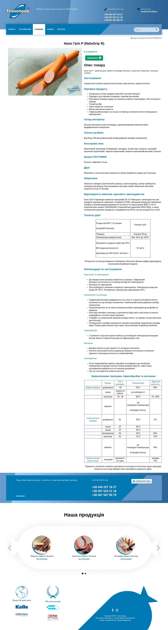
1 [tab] (82, 573)
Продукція (39, 29)
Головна (11, 29)
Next (158, 548)
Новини (50, 29)
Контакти (61, 29)
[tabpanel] (42, 547)
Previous (9, 548)
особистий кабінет (149, 11)
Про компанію (25, 29)
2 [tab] (85, 573)
